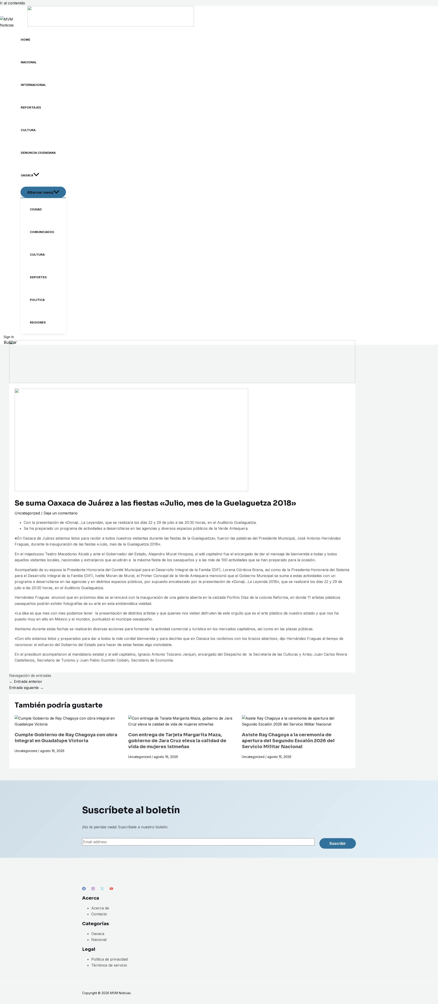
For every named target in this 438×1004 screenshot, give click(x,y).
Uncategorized (27, 513)
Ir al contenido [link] (12, 3)
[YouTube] (111, 889)
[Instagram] (93, 889)
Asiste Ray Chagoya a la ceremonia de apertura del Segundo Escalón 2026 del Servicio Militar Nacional (288, 741)
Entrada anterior (25, 681)
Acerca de (100, 908)
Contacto (99, 914)
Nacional (99, 939)
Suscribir (337, 843)
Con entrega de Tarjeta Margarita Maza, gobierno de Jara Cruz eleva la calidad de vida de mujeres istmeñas (177, 741)
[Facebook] (84, 889)
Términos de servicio (109, 965)
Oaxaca (97, 933)
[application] (36, 175)
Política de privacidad (109, 959)
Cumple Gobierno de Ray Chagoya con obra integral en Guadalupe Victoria (66, 738)
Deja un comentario (61, 513)
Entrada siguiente (26, 687)
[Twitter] (102, 889)
